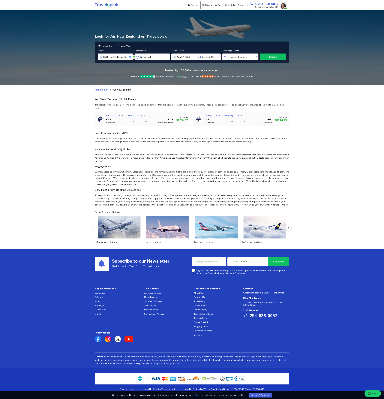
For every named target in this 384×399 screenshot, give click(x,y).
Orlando (99, 297)
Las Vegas (100, 293)
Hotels (231, 5)
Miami (97, 301)
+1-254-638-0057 (260, 315)
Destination (140, 50)
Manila (98, 314)
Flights (208, 5)
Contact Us (199, 297)
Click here (199, 395)
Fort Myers (100, 305)
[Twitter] (119, 338)
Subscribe (278, 261)
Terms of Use (277, 292)
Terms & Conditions (203, 314)
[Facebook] (100, 338)
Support (242, 5)
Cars (220, 5)
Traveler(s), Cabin (230, 50)
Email (266, 292)
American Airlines (152, 293)
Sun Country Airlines (154, 314)
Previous (96, 228)
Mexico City (100, 309)
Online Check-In (201, 322)
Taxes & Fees (200, 318)
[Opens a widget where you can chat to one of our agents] (372, 394)
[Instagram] (110, 338)
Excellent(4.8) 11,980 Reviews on (215, 76)
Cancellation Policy (203, 330)
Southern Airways (153, 301)
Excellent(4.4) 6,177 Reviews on (154, 76)
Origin (101, 50)
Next (288, 228)
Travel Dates (177, 50)
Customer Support (252, 292)
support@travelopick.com (166, 363)
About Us (198, 293)
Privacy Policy (200, 309)
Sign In (194, 5)
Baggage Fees (201, 326)
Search (273, 56)
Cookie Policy (200, 305)
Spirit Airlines (150, 305)
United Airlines (151, 297)
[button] (240, 378)
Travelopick (101, 89)
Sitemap (198, 334)
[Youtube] (130, 338)
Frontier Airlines (151, 309)
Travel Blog (199, 301)
